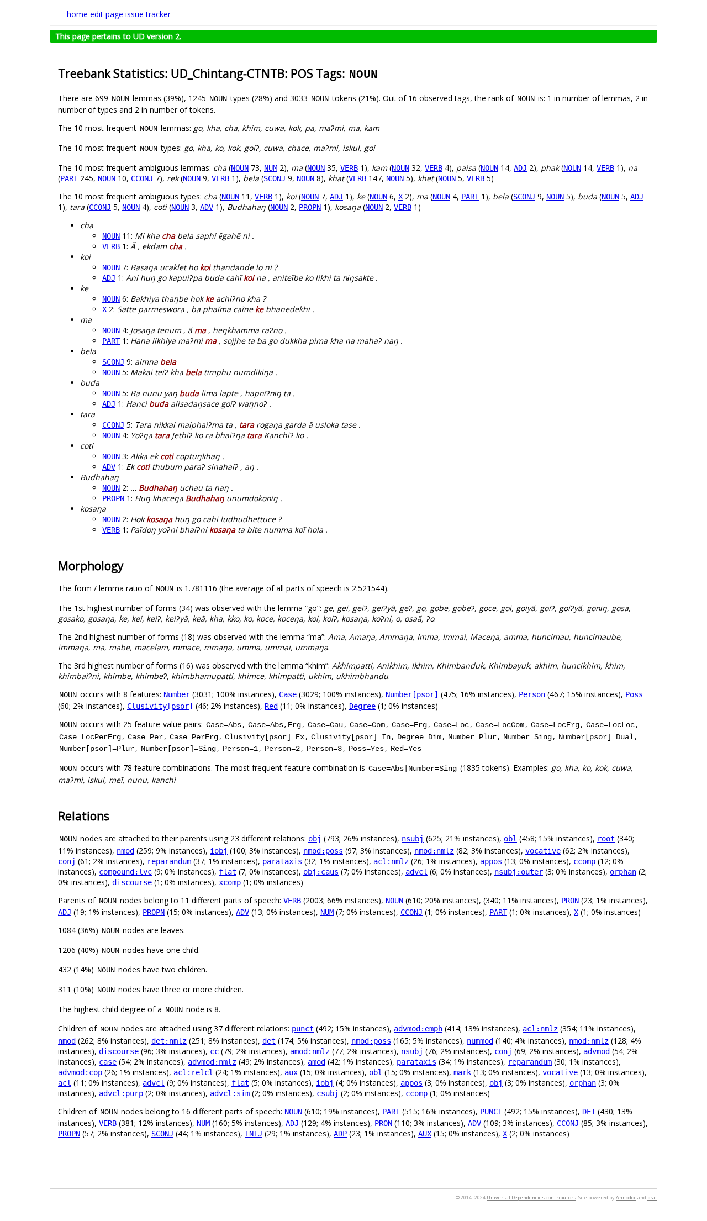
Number (176, 694)
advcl (416, 871)
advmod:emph (418, 1028)
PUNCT (491, 1111)
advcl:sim (230, 1093)
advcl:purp (121, 1093)
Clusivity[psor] (160, 706)
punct (303, 1028)
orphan (623, 871)
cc (214, 1051)
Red (271, 706)
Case (288, 694)
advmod (596, 1051)
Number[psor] (412, 694)
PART (69, 178)
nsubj (413, 838)
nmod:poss (323, 850)
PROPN (310, 207)
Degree (362, 706)
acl (64, 1082)
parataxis (282, 861)
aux (291, 1072)
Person (532, 694)
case (108, 1061)
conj (67, 861)
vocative (543, 850)
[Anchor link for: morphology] (129, 565)
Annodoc (626, 1197)
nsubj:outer (518, 871)
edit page (106, 14)
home (77, 14)
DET (588, 1111)
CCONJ (142, 178)
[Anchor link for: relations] (115, 815)
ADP (340, 1133)
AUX (424, 1133)
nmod (125, 850)
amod (316, 1061)
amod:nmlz (310, 1051)
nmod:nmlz (434, 850)
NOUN (240, 168)
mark (462, 1072)
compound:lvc (125, 871)
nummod (480, 1040)
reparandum (169, 861)
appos (491, 861)
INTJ (253, 1133)
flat (227, 871)
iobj (219, 850)
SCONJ (274, 178)
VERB (349, 168)
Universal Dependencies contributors (531, 1197)
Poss (634, 694)
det (269, 1040)
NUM (270, 168)
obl (510, 838)
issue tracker (148, 14)
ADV (206, 207)
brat (652, 1197)
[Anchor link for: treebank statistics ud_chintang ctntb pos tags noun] (385, 72)
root (606, 838)
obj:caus (321, 871)
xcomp (230, 882)
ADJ (520, 168)
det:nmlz (169, 1040)
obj (314, 838)
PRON (570, 900)
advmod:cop (80, 1072)
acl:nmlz (391, 861)
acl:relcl (193, 1072)
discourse (132, 882)
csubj (327, 1093)
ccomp (584, 861)
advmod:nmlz (212, 1061)
